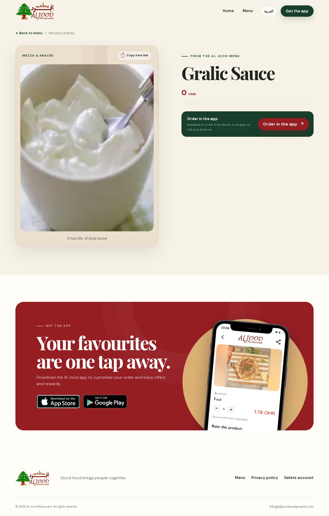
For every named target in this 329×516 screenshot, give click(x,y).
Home (228, 10)
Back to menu (28, 33)
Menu (248, 10)
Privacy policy (264, 477)
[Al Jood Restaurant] (34, 11)
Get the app (297, 11)
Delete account (299, 477)
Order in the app (283, 124)
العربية (268, 11)
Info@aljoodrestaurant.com (291, 506)
